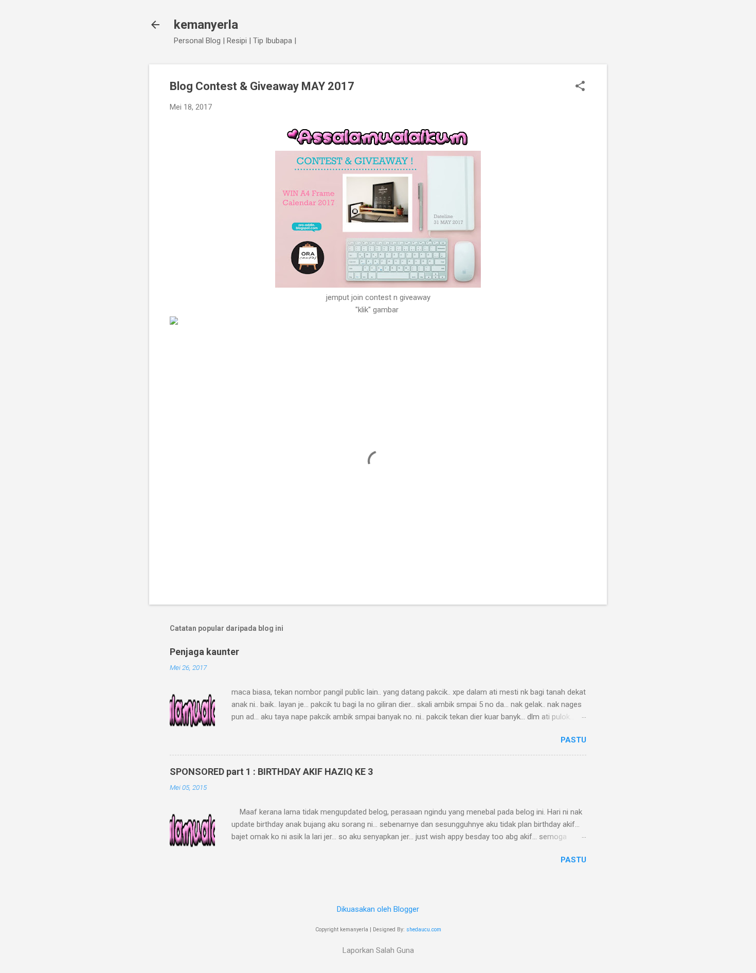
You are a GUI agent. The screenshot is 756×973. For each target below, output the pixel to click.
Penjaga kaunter (204, 651)
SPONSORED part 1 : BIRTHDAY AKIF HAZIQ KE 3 (271, 771)
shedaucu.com (423, 929)
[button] (580, 87)
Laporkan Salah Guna (378, 950)
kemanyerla (206, 24)
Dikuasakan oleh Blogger (378, 909)
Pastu (573, 740)
